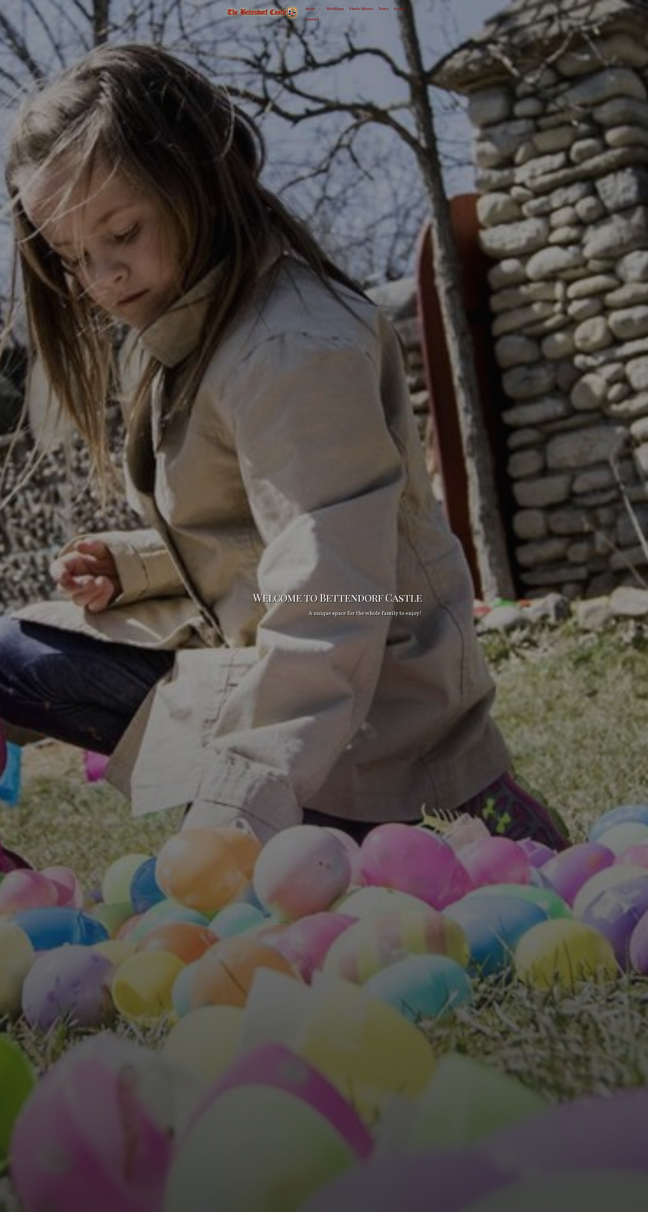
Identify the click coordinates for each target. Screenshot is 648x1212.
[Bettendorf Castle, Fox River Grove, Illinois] (263, 20)
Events (400, 8)
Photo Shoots (361, 8)
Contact (312, 19)
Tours (383, 8)
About (310, 8)
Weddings (335, 8)
